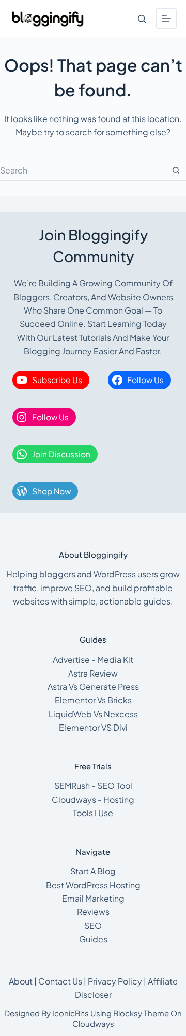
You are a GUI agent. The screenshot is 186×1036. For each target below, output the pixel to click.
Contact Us (60, 981)
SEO (93, 925)
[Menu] (166, 18)
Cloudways (93, 1023)
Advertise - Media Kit (93, 659)
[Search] (142, 19)
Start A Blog (93, 871)
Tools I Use (93, 812)
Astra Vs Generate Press (93, 686)
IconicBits (70, 1013)
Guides (93, 939)
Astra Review (93, 673)
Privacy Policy (115, 981)
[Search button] (175, 170)
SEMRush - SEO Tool (93, 785)
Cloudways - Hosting (93, 799)
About (21, 981)
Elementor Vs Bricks (93, 700)
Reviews (93, 911)
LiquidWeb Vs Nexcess (93, 714)
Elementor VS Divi (93, 727)
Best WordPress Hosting (93, 884)
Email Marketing (93, 898)
